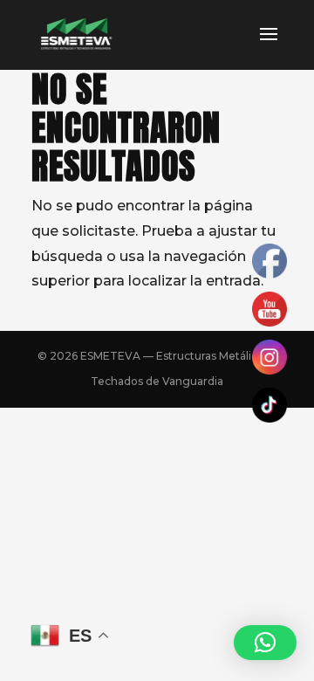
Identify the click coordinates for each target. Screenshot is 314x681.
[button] (265, 642)
